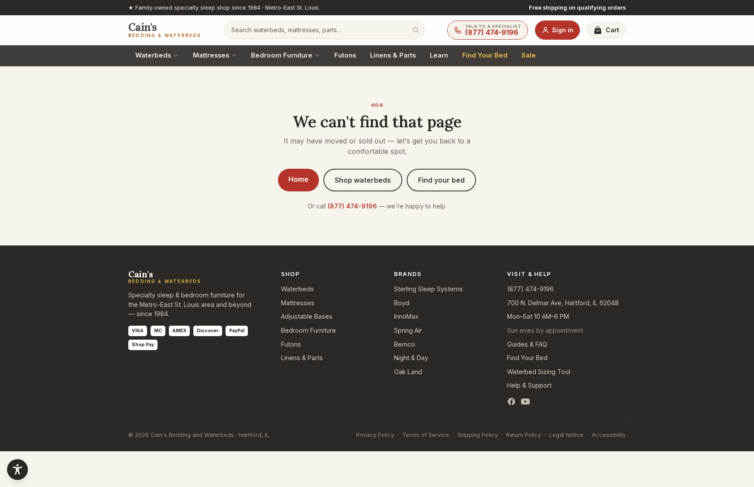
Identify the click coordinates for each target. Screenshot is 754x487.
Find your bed (441, 180)
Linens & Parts (393, 55)
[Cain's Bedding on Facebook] (511, 401)
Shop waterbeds (363, 180)
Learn (439, 55)
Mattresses (211, 55)
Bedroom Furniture (281, 55)
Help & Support (529, 385)
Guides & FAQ (527, 344)
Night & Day (411, 357)
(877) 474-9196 (352, 206)
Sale (528, 55)
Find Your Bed (484, 55)
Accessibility (609, 435)
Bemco (404, 344)
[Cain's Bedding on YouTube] (525, 401)
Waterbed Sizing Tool (538, 371)
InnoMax (406, 316)
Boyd (401, 303)
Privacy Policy (375, 435)
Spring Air (408, 330)
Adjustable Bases (306, 316)
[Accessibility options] (17, 469)
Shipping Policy (477, 435)
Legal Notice (566, 435)
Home (298, 179)
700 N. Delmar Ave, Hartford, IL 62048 (563, 303)
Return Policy (523, 435)
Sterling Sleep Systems (428, 289)
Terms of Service (425, 435)
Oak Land (408, 371)
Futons (345, 55)
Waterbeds (153, 55)
